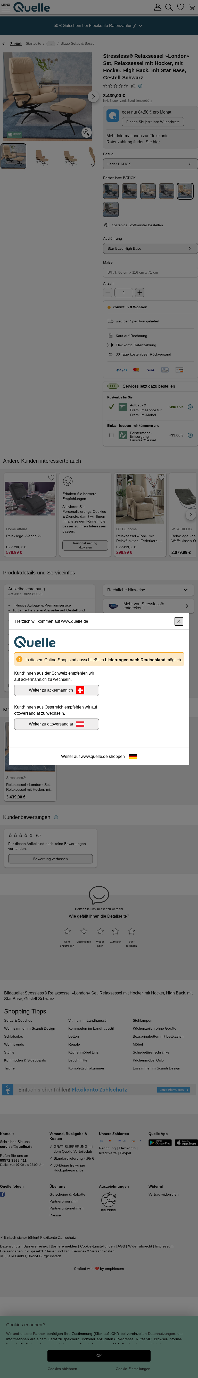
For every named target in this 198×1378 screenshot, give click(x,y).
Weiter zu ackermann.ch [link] (51, 690)
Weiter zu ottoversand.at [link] (51, 724)
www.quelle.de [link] (94, 756)
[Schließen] (179, 621)
